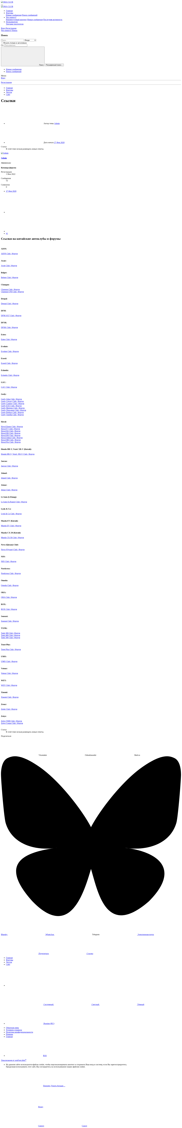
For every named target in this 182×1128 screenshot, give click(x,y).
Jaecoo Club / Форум (9, 466)
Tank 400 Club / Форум (10, 635)
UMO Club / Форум (9, 661)
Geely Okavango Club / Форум (13, 410)
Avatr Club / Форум (9, 266)
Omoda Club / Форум (9, 585)
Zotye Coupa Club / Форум (12, 723)
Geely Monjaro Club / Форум (13, 408)
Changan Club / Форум (10, 289)
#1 (7, 233)
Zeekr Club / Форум (9, 709)
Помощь (9, 1034)
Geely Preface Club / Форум (12, 412)
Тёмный (140, 1004)
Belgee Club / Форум (9, 277)
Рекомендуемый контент (16, 20)
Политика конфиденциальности (19, 1032)
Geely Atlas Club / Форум (11, 399)
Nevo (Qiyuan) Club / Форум (13, 549)
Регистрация (6, 82)
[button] (24, 985)
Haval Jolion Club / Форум (12, 438)
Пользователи (12, 22)
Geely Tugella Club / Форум (12, 415)
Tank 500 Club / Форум (10, 638)
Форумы (9, 13)
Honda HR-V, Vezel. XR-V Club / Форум (17, 454)
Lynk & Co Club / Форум (11, 514)
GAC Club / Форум (9, 387)
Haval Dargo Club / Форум (12, 426)
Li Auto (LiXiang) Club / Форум (14, 502)
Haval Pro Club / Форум (11, 442)
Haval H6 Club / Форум (10, 433)
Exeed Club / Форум (9, 363)
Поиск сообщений (29, 15)
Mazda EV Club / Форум (11, 526)
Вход (3, 78)
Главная (9, 11)
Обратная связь (12, 1028)
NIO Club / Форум (8, 561)
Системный (48, 1004)
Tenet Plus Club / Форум (11, 649)
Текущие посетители (15, 24)
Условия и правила (14, 1030)
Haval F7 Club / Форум (10, 429)
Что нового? (11, 17)
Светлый (95, 1004)
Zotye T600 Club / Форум (11, 721)
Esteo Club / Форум (9, 339)
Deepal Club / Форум (9, 303)
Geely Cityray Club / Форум (12, 401)
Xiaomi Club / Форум (9, 697)
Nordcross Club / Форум (11, 573)
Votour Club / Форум (9, 673)
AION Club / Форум (9, 254)
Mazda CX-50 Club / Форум (12, 537)
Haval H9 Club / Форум (10, 435)
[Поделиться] (24, 212)
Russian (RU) (48, 1023)
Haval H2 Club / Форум (10, 431)
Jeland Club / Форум (9, 478)
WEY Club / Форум (9, 685)
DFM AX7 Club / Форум (11, 315)
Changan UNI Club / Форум (12, 292)
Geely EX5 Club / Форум (11, 406)
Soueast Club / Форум (10, 621)
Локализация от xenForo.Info (13, 1060)
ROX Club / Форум (9, 609)
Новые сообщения (13, 15)
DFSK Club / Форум (9, 327)
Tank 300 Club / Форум (10, 633)
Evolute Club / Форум (10, 351)
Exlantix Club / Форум (10, 375)
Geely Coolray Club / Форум (12, 403)
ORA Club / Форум (9, 597)
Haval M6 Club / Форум (11, 440)
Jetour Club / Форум (9, 490)
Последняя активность (52, 20)
